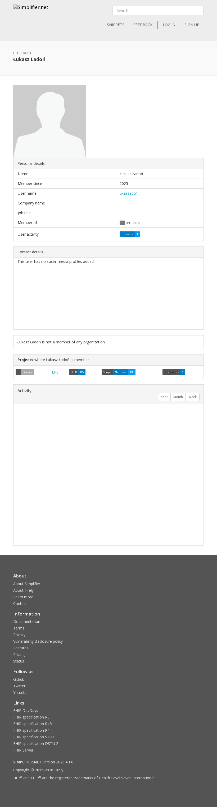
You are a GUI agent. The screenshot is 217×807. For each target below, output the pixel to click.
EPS (55, 372)
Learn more (23, 596)
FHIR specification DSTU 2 (35, 743)
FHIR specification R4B (32, 723)
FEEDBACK (142, 24)
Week (192, 397)
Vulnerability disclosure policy (38, 641)
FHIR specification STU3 (33, 736)
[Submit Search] (199, 11)
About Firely (23, 590)
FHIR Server (23, 750)
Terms (18, 628)
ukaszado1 (129, 193)
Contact (20, 603)
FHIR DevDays (25, 710)
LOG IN (169, 24)
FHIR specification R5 (31, 717)
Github (18, 679)
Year (164, 397)
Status (18, 661)
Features (20, 647)
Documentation (26, 621)
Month (178, 397)
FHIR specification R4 (31, 730)
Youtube (20, 692)
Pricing (19, 654)
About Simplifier (26, 583)
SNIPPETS (115, 24)
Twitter (19, 685)
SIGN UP (191, 24)
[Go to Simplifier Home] (30, 10)
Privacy (19, 634)
